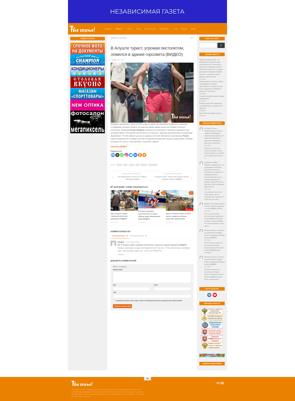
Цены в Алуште (150, 29)
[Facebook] (113, 155)
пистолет (143, 165)
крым (137, 165)
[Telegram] (131, 155)
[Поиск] (221, 45)
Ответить (121, 254)
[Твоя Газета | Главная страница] (82, 28)
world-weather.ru (214, 30)
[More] (144, 155)
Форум (193, 29)
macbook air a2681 (210, 162)
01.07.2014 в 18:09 (133, 242)
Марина (207, 204)
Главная (107, 29)
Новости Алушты (119, 38)
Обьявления (164, 29)
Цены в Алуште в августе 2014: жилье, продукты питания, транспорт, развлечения (178, 216)
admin (113, 60)
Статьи (129, 29)
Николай (207, 230)
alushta (119, 165)
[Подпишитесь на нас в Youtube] (222, 383)
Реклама (184, 29)
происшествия (153, 165)
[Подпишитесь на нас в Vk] (217, 383)
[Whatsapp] (122, 155)
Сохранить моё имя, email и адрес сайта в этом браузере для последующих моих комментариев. (149, 300)
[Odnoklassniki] (140, 155)
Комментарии (121, 236)
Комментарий (118, 269)
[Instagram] (126, 155)
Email (156, 285)
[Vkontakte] (135, 155)
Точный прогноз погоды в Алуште (214, 28)
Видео (139, 29)
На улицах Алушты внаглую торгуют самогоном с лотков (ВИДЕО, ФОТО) (214, 206)
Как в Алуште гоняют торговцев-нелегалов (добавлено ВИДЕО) (119, 216)
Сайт (114, 292)
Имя (115, 285)
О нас (175, 29)
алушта (131, 165)
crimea (125, 165)
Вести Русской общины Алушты (210, 113)
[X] (117, 155)
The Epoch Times (210, 128)
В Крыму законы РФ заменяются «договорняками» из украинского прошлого (210, 106)
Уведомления (139, 236)
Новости (118, 29)
